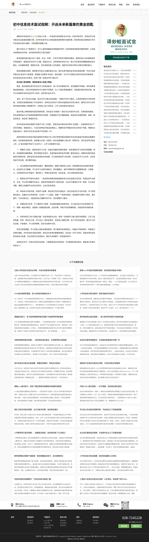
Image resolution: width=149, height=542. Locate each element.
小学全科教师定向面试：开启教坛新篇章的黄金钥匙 (118, 93)
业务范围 (95, 523)
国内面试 (30, 520)
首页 (82, 5)
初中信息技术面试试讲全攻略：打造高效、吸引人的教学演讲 (118, 77)
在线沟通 (124, 526)
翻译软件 (79, 523)
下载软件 (101, 5)
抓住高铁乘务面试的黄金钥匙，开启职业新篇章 (118, 100)
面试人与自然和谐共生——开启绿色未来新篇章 (118, 120)
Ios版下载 (47, 523)
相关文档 (112, 5)
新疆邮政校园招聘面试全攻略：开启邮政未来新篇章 (118, 126)
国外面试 (30, 523)
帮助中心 (82, 539)
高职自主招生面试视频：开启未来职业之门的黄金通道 (118, 129)
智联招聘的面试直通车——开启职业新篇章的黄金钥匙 (118, 83)
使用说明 (24, 12)
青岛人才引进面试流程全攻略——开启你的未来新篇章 (118, 123)
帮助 (121, 5)
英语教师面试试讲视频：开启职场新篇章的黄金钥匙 (118, 80)
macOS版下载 (48, 520)
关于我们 (95, 520)
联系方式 (136, 526)
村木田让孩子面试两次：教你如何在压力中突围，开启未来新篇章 (118, 74)
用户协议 (76, 539)
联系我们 (136, 5)
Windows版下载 (48, 525)
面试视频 (34, 36)
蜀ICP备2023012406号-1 (98, 536)
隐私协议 (70, 539)
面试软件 (91, 5)
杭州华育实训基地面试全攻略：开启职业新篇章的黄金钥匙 (118, 103)
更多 (128, 5)
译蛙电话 (79, 520)
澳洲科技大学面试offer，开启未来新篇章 (117, 70)
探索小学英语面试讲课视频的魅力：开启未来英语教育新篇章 (118, 116)
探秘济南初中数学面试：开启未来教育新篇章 (118, 110)
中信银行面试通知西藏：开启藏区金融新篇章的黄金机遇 (118, 133)
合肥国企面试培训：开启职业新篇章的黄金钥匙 (118, 90)
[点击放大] (124, 505)
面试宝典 (42, 12)
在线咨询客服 (108, 152)
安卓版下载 (47, 528)
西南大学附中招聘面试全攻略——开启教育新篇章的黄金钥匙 (118, 97)
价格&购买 (33, 12)
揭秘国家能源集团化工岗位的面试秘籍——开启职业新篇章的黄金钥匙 (118, 87)
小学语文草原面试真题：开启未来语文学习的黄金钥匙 (118, 106)
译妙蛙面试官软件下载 (121, 57)
